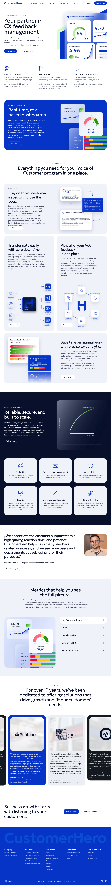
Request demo (100, 3)
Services (43, 3)
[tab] (83, 620)
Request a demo (26, 51)
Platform (34, 3)
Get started (15, 144)
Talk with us (10, 51)
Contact (88, 3)
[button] (52, 3)
